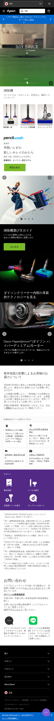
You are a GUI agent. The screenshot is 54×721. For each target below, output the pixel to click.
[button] (52, 715)
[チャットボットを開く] (46, 712)
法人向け (8, 677)
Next (50, 19)
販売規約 (25, 700)
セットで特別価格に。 (10, 718)
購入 (6, 653)
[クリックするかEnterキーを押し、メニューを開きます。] (4, 11)
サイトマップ (24, 704)
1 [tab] (24, 22)
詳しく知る (29, 20)
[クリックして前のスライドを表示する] (4, 177)
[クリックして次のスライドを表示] (49, 177)
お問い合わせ (15, 580)
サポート (8, 661)
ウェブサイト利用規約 (39, 700)
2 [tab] (28, 22)
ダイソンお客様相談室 (14, 594)
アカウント (9, 669)
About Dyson (9, 684)
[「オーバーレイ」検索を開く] (32, 11)
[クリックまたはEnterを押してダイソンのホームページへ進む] (11, 12)
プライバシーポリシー (12, 700)
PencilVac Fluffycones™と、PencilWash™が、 (18, 715)
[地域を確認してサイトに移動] (49, 4)
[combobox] (23, 3)
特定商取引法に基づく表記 (13, 709)
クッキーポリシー (10, 704)
